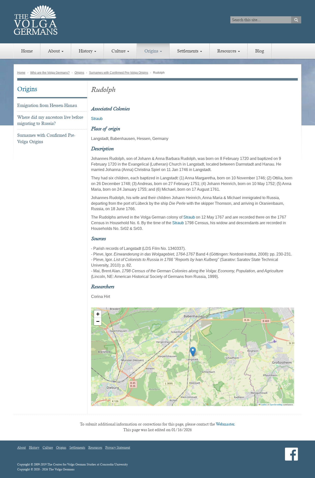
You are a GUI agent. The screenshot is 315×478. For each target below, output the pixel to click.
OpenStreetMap (276, 404)
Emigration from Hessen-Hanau (47, 105)
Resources (227, 50)
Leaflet (263, 404)
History (86, 50)
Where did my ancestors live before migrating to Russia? (50, 120)
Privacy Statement (117, 448)
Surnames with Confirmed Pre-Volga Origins (118, 72)
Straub (97, 119)
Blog (259, 50)
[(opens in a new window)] (291, 458)
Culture (119, 50)
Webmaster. (225, 424)
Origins (151, 50)
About (54, 50)
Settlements (188, 50)
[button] (193, 352)
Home (27, 50)
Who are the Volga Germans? (50, 72)
